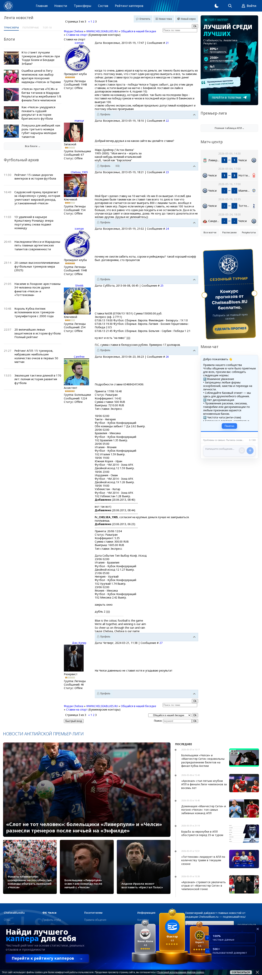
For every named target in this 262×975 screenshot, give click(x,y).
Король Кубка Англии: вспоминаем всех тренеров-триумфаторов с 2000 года (34, 312)
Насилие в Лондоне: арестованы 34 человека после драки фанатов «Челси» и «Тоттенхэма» (37, 289)
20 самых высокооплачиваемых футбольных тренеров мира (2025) (36, 266)
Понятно (229, 426)
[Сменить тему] (216, 6)
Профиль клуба (51, 920)
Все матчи (210, 232)
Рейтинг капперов (129, 6)
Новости (60, 6)
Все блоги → (32, 146)
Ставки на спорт (77, 35)
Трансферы (82, 6)
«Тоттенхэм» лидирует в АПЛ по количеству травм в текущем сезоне (203, 860)
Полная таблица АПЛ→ (229, 128)
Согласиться (241, 972)
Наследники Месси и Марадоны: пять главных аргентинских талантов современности (37, 245)
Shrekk (79, 285)
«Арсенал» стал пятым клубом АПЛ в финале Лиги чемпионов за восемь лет (204, 784)
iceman (79, 43)
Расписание (229, 232)
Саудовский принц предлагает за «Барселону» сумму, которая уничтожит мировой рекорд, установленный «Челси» (37, 197)
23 (167, 172)
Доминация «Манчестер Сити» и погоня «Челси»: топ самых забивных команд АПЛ (203, 809)
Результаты (249, 232)
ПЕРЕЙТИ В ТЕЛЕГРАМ (226, 97)
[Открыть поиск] (230, 6)
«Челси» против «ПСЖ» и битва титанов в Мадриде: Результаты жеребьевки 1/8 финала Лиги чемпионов (41, 94)
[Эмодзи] (242, 450)
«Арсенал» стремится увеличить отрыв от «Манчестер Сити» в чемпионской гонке (203, 885)
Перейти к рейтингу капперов (47, 958)
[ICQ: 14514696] (117, 166)
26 (167, 356)
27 (160, 643)
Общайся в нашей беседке (138, 31)
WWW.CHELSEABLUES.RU (102, 31)
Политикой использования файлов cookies (180, 972)
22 (167, 120)
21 (167, 43)
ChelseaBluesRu (14, 912)
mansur (79, 120)
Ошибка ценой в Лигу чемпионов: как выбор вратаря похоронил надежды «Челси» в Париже (41, 76)
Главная (42, 6)
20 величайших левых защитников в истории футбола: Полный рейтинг (37, 333)
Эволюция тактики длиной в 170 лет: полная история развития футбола (37, 379)
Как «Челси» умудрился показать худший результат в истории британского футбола (38, 112)
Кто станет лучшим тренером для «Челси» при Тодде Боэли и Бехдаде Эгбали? (40, 58)
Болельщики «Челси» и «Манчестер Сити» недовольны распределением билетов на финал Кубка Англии (203, 760)
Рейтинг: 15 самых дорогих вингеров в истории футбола (35, 176)
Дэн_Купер (79, 643)
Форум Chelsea (73, 31)
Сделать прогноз (231, 328)
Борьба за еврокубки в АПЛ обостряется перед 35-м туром (202, 833)
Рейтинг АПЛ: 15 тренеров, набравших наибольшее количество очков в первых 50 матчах (36, 356)
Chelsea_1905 (79, 172)
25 (161, 285)
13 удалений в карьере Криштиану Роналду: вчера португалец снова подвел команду (33, 222)
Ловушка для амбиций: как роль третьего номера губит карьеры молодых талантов (40, 131)
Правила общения (95, 920)
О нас (7, 920)
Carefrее (79, 356)
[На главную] (8, 5)
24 (167, 228)
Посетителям (93, 912)
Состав (103, 6)
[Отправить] (250, 450)
